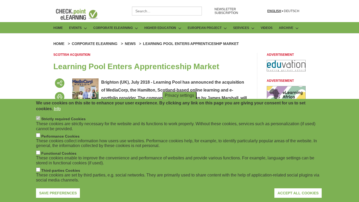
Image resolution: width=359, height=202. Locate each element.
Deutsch (291, 11)
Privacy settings (179, 95)
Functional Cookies (58, 153)
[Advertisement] (286, 70)
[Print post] (59, 97)
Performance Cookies (60, 136)
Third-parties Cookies (60, 170)
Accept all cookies (298, 193)
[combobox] (167, 11)
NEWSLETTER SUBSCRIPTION (226, 11)
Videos (267, 28)
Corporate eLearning (94, 44)
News (130, 44)
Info (57, 109)
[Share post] (59, 83)
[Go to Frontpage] (80, 14)
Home (58, 28)
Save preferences (58, 193)
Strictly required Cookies (63, 119)
